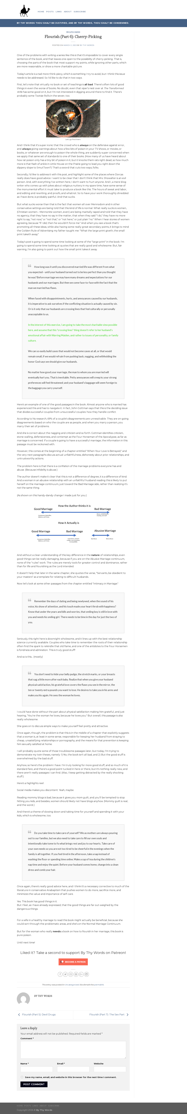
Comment (27, 1038)
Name (24, 1063)
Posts (50, 12)
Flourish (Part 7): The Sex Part (107, 1014)
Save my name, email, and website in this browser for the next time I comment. (70, 1077)
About (68, 12)
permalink (99, 985)
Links (59, 12)
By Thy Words (87, 45)
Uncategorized (73, 32)
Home (41, 12)
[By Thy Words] (25, 11)
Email (61, 1063)
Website (98, 1063)
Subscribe (80, 12)
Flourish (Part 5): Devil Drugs (38, 1014)
